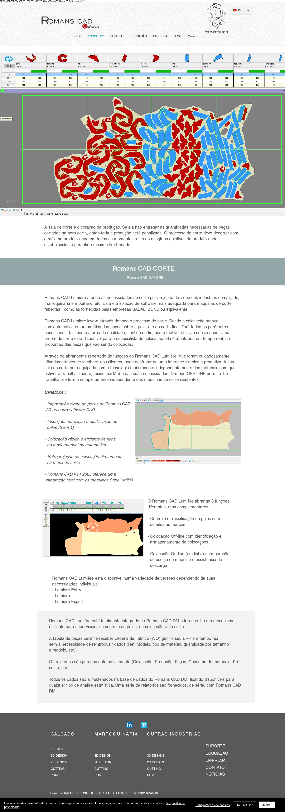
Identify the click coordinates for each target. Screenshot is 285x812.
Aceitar (266, 805)
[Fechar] (279, 805)
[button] (188, 431)
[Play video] (93, 528)
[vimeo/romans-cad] (144, 725)
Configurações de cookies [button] (212, 805)
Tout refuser (245, 805)
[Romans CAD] (129, 725)
